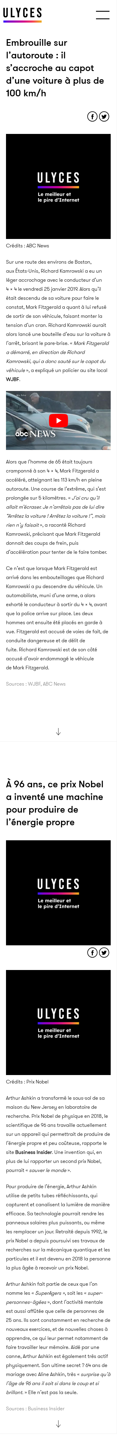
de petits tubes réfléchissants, (55, 1195)
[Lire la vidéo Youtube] (58, 420)
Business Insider (33, 1152)
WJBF (12, 379)
